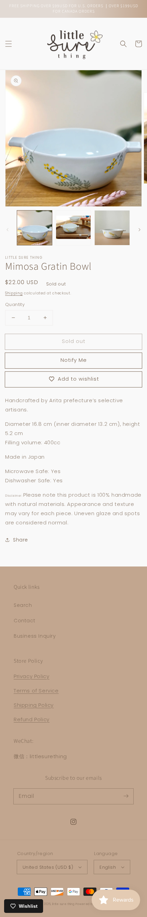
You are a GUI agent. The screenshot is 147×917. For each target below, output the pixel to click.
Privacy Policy (31, 676)
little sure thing (63, 904)
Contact (24, 620)
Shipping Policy (34, 705)
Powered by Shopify (91, 904)
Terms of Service (36, 690)
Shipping (14, 293)
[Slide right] (139, 229)
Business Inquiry (35, 636)
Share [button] (20, 539)
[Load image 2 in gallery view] (73, 228)
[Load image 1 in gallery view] (34, 228)
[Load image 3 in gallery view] (112, 228)
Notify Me (74, 360)
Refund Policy (32, 719)
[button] (8, 43)
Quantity (15, 304)
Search (23, 605)
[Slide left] (7, 229)
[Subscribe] (125, 796)
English (107, 867)
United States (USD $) (48, 867)
